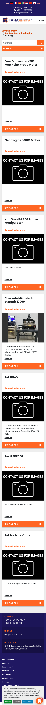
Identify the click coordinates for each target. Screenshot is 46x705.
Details (8, 121)
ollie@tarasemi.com (24, 12)
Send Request (7, 667)
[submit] (40, 42)
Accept (8, 702)
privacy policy (14, 698)
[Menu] (35, 20)
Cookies (5, 682)
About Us (5, 663)
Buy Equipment (8, 659)
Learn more (27, 702)
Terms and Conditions (11, 686)
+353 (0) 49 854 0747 (24, 8)
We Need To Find (8, 671)
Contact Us (11, 129)
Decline (17, 702)
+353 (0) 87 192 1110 (24, 10)
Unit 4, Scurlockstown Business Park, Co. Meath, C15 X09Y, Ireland (22, 647)
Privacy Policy (7, 678)
